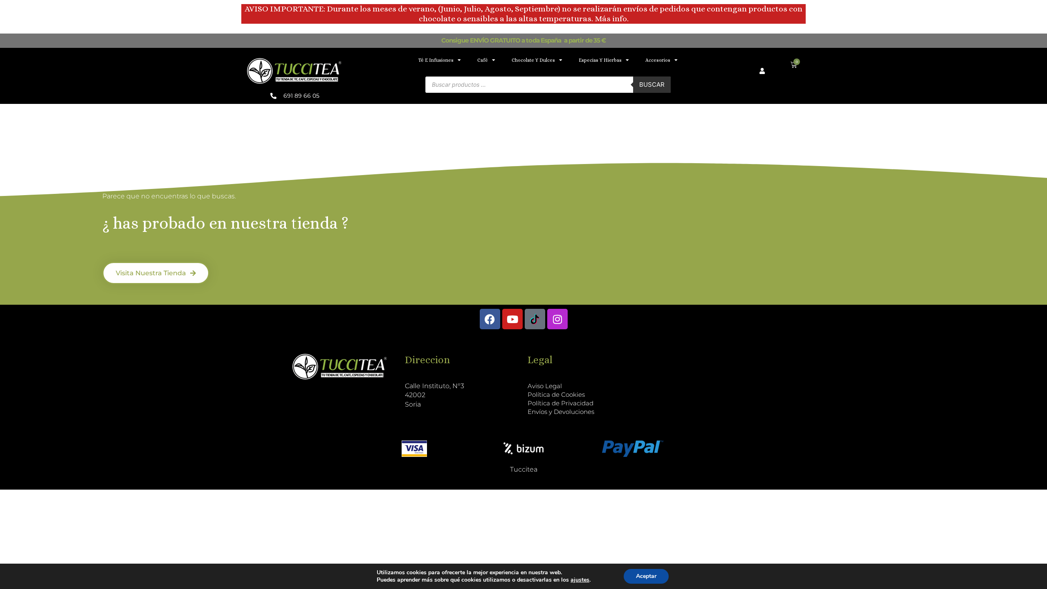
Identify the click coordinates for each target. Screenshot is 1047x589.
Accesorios (657, 60)
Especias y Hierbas (600, 60)
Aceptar (646, 576)
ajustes (580, 580)
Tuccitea (523, 469)
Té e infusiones (436, 60)
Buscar (652, 84)
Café (482, 60)
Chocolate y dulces (533, 60)
